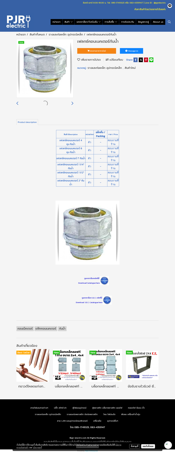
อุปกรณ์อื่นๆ (112, 420)
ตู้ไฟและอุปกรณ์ (79, 407)
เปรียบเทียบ (116, 60)
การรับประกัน (127, 22)
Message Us (133, 51)
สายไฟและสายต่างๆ (39, 407)
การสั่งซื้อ (110, 22)
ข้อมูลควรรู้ (143, 22)
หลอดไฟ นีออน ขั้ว (136, 407)
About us (158, 22)
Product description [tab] (27, 122)
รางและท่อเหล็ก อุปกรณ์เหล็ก (105, 68)
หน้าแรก (56, 22)
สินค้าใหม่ (130, 68)
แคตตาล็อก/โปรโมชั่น (88, 22)
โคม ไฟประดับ (109, 414)
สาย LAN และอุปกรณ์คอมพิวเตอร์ (72, 420)
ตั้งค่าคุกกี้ (134, 446)
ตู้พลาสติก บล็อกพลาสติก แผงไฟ (107, 407)
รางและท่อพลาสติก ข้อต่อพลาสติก (82, 414)
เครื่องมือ (97, 420)
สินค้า (67, 22)
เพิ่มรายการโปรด (90, 60)
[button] (169, 21)
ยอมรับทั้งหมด (148, 446)
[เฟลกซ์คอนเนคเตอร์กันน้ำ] (45, 68)
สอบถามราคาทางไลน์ (98, 51)
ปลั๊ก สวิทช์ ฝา (60, 407)
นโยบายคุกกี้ (37, 447)
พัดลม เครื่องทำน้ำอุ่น (130, 414)
